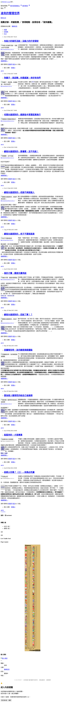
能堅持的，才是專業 (13, 435)
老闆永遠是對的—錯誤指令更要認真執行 (22, 115)
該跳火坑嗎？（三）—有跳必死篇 (19, 472)
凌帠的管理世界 (10, 13)
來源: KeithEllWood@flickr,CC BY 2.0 (7, 200)
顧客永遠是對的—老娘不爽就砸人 (19, 192)
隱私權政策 (42, 680)
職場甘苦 (14, 26)
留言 (14, 64)
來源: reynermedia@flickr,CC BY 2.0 (7, 49)
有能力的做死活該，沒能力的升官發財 (21, 41)
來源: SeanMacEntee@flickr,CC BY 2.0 (8, 279)
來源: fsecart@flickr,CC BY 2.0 (6, 86)
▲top (2, 70)
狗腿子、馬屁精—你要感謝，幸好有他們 (22, 78)
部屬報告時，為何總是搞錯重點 (18, 350)
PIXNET (20, 680)
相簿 (5, 29)
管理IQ (13, 68)
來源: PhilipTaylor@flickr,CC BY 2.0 (7, 157)
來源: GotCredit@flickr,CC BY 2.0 (7, 240)
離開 (10, 700)
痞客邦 (10, 64)
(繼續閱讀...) (4, 61)
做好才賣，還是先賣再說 (15, 273)
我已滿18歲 (4, 700)
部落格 (6, 32)
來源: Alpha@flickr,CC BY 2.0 (6, 403)
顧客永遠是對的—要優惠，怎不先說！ (21, 151)
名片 (5, 34)
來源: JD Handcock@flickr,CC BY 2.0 (7, 120)
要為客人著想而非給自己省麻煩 (18, 395)
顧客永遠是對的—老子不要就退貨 (19, 234)
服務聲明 (48, 680)
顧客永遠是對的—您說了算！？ (18, 315)
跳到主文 (3, 18)
